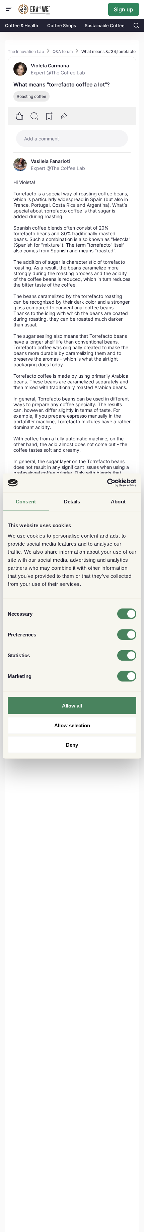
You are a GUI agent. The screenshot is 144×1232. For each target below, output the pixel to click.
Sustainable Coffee (105, 25)
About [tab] (118, 501)
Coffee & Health (21, 25)
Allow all (72, 706)
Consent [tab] (26, 501)
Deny (72, 745)
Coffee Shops (61, 25)
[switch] (126, 634)
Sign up (123, 9)
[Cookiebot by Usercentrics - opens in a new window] (107, 483)
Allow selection (72, 725)
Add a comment (41, 138)
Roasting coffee (31, 96)
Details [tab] (72, 501)
